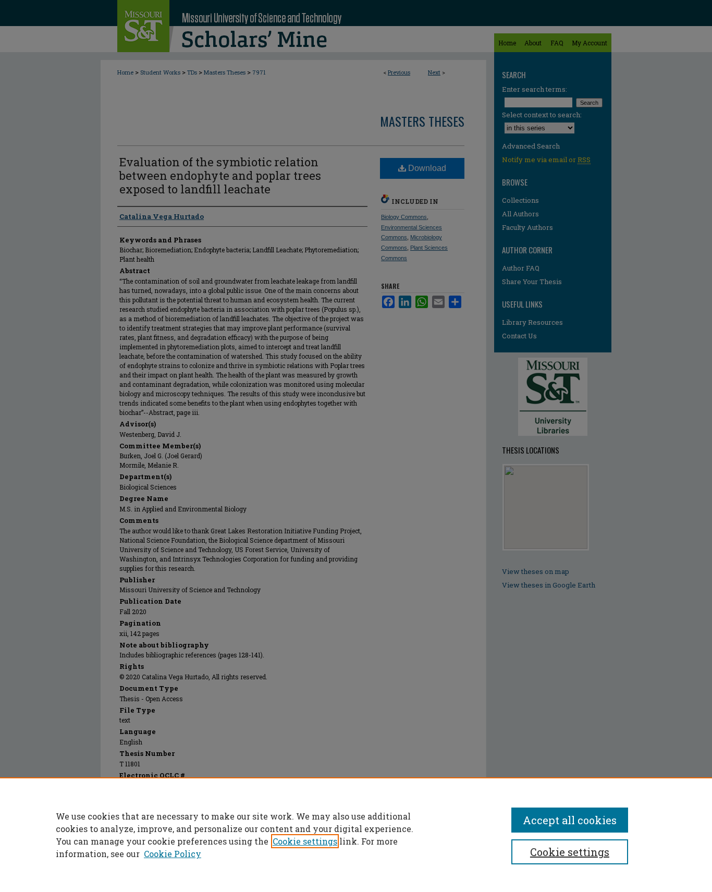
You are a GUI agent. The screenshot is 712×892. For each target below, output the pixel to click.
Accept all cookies (570, 820)
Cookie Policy (172, 853)
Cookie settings (305, 841)
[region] (356, 834)
